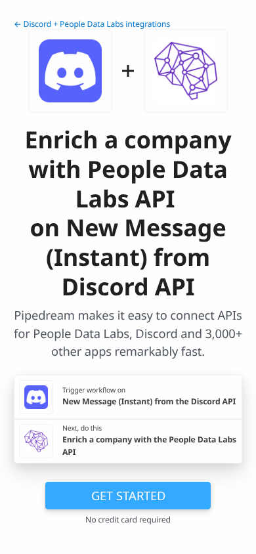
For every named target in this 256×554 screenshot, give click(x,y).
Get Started (128, 495)
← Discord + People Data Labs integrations (92, 24)
